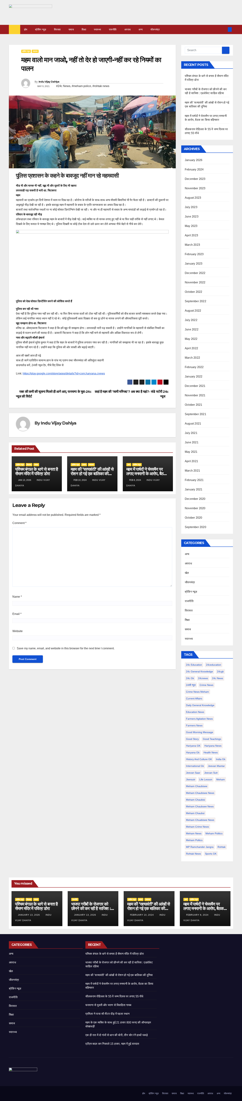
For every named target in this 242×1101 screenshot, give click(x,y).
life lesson (205, 779)
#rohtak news (100, 86)
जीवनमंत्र (155, 29)
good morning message (199, 732)
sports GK (210, 853)
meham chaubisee (196, 786)
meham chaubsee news (200, 806)
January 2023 (193, 263)
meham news (193, 833)
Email (16, 613)
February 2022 (194, 367)
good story (192, 739)
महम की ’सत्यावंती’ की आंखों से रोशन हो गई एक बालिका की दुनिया (92, 474)
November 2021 (195, 395)
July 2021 (191, 432)
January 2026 (193, 160)
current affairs (194, 698)
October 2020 (193, 517)
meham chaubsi (195, 813)
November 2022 (195, 282)
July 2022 (191, 320)
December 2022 (195, 272)
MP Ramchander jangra (199, 847)
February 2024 (194, 169)
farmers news (194, 725)
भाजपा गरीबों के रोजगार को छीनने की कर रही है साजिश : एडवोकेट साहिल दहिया (91, 908)
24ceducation (213, 664)
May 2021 (191, 451)
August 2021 (193, 423)
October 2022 (193, 291)
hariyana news (212, 745)
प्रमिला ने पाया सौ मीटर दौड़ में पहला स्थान (107, 1013)
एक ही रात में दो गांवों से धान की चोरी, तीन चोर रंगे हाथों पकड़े (116, 1035)
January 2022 (193, 376)
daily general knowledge (200, 705)
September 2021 (195, 414)
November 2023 (195, 188)
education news (195, 712)
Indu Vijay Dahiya (49, 81)
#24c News (63, 86)
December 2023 (195, 178)
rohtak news (193, 853)
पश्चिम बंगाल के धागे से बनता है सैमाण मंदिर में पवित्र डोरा (36, 471)
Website (17, 631)
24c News (217, 678)
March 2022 (192, 357)
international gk (195, 766)
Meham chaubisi (195, 799)
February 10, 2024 (142, 915)
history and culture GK (199, 759)
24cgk (220, 671)
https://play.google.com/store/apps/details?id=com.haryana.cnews (64, 373)
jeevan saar (193, 772)
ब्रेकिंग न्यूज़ (40, 29)
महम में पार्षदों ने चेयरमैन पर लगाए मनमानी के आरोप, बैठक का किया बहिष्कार (146, 474)
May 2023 (191, 225)
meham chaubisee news (200, 793)
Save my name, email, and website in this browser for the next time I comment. (65, 648)
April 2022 (191, 348)
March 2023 (192, 244)
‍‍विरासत (57, 29)
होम (25, 29)
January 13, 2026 (29, 915)
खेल (187, 572)
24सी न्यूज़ (191, 685)
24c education (194, 664)
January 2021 (193, 489)
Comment (19, 522)
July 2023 (191, 207)
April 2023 (191, 235)
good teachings (212, 739)
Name (17, 596)
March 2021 (192, 470)
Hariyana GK (193, 745)
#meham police (81, 86)
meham (220, 779)
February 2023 (194, 254)
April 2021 (191, 461)
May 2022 (191, 338)
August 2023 (193, 197)
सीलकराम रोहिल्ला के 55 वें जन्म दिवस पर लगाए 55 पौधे (114, 996)
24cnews (203, 678)
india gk (220, 759)
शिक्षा (84, 29)
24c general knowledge (199, 671)
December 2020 (195, 498)
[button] (224, 29)
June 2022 (191, 329)
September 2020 (195, 527)
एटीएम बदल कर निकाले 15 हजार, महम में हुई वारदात (112, 1043)
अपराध (127, 29)
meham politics (214, 833)
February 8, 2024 (197, 915)
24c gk (190, 678)
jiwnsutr (190, 779)
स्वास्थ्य (97, 29)
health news (211, 752)
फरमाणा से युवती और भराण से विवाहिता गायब (108, 1005)
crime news (206, 685)
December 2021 (195, 385)
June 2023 (191, 216)
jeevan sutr (211, 772)
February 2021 (194, 480)
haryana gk (192, 752)
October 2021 (193, 404)
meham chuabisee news (200, 820)
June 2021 (191, 442)
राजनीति (113, 29)
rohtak (222, 847)
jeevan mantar (216, 766)
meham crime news (197, 826)
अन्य (141, 29)
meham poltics (194, 840)
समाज (71, 29)
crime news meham (197, 691)
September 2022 (195, 301)
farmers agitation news (199, 718)
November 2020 (195, 508)
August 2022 (193, 310)
